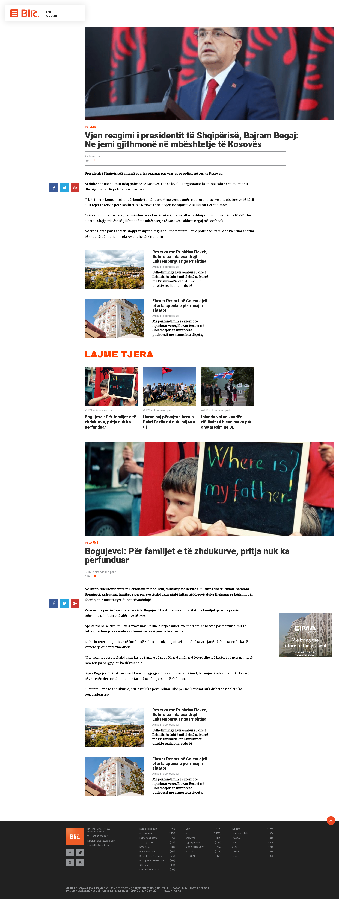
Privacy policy (171, 890)
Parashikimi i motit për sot (191, 888)
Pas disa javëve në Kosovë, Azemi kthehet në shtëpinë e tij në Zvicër (111, 890)
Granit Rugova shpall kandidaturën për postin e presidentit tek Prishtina (117, 888)
